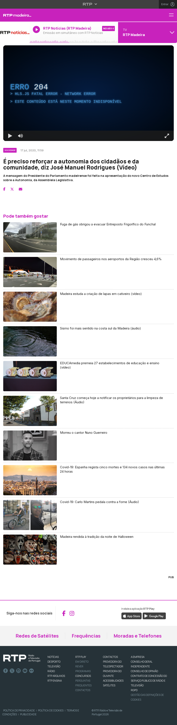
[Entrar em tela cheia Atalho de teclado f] (167, 136)
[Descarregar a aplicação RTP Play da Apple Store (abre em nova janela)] (131, 615)
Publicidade (28, 714)
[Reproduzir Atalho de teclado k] (10, 136)
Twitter (12, 670)
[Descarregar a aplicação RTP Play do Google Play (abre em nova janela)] (154, 615)
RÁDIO (51, 671)
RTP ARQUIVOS (56, 676)
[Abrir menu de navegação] (173, 15)
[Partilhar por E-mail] (20, 189)
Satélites (109, 685)
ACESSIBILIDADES (113, 680)
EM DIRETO (81, 661)
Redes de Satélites (37, 636)
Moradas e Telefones (138, 636)
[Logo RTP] (21, 658)
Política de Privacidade (19, 710)
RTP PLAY (80, 657)
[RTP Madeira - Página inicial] (15, 15)
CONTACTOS (110, 657)
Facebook (5, 670)
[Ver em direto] (15, 32)
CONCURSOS (83, 676)
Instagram (18, 670)
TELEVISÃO (53, 666)
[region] (88, 93)
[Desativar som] (20, 136)
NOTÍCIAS (53, 657)
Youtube (25, 670)
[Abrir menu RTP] (88, 4)
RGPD (134, 690)
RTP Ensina (54, 680)
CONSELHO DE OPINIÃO (144, 671)
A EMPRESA (137, 657)
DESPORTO (53, 661)
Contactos (82, 690)
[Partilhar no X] (12, 189)
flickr (31, 670)
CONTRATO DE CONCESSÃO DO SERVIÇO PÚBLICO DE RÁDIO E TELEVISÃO (149, 680)
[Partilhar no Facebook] (4, 189)
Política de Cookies (50, 710)
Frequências (86, 636)
